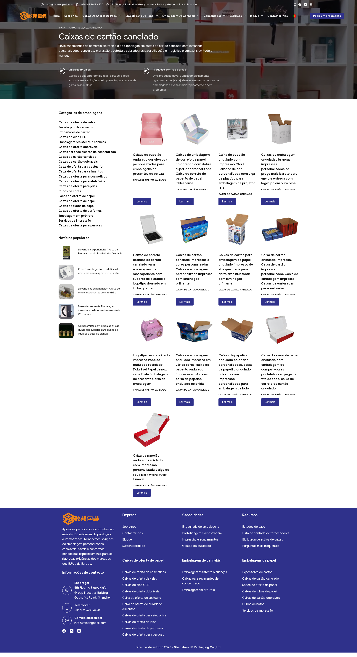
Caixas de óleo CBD (72, 137)
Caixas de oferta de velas (77, 122)
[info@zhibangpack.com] (42, 4)
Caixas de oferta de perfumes (80, 211)
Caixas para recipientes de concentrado (87, 152)
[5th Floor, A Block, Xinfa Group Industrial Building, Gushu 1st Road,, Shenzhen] (107, 4)
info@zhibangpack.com (59, 4)
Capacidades (212, 15)
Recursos (235, 15)
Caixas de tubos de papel (76, 206)
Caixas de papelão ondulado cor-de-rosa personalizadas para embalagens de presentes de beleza (150, 164)
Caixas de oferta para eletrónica (82, 181)
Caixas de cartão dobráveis (78, 162)
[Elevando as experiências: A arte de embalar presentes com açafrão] (66, 291)
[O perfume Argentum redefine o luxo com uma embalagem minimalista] (66, 272)
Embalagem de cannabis (178, 15)
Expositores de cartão (74, 132)
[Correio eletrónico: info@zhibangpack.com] (67, 620)
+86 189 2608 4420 (92, 4)
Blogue (254, 15)
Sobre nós (71, 15)
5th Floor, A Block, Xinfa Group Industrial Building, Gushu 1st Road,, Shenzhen (155, 4)
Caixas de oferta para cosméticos (83, 176)
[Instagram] (79, 631)
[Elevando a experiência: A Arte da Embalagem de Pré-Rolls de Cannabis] (66, 252)
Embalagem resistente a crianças (82, 142)
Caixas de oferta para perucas (80, 225)
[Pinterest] (311, 4)
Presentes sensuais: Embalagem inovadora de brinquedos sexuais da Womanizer (99, 310)
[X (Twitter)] (305, 4)
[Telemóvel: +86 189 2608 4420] (67, 608)
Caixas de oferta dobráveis (78, 147)
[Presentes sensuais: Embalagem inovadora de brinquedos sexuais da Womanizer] (66, 311)
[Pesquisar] (295, 4)
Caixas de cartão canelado (150, 179)
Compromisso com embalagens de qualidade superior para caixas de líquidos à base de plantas (98, 329)
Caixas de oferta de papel (100, 15)
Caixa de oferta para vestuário (80, 167)
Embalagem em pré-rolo (76, 216)
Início (56, 15)
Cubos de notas (70, 191)
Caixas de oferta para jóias (78, 186)
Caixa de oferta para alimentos (81, 171)
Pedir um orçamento (327, 15)
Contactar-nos (277, 15)
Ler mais (142, 201)
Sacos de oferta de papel (77, 196)
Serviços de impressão (75, 221)
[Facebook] (299, 4)
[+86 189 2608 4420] (77, 4)
